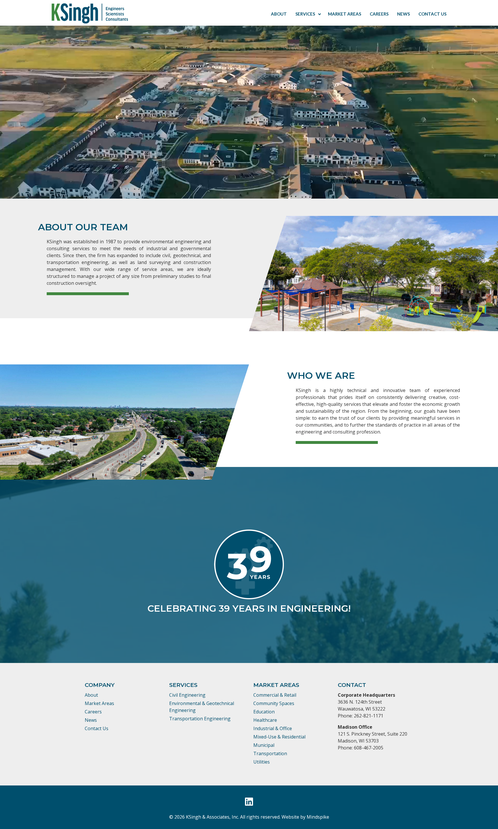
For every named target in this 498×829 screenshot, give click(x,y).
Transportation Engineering (200, 718)
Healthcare (265, 720)
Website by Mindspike (305, 817)
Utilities (261, 762)
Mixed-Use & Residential (279, 737)
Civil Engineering (187, 695)
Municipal (263, 745)
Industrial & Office (272, 728)
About (91, 695)
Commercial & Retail (274, 695)
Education (264, 712)
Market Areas (99, 703)
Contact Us (96, 728)
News (91, 720)
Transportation (270, 753)
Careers (93, 712)
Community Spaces (273, 703)
